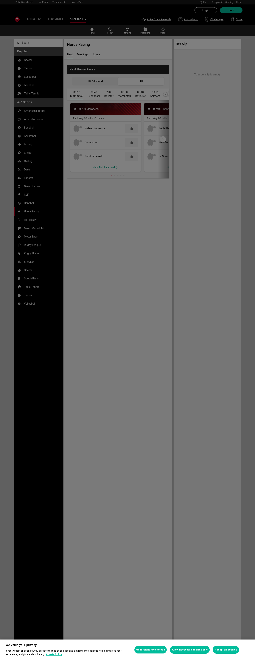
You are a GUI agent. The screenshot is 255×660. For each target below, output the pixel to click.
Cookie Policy (54, 654)
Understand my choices (150, 649)
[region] (127, 650)
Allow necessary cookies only (190, 649)
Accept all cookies (226, 649)
